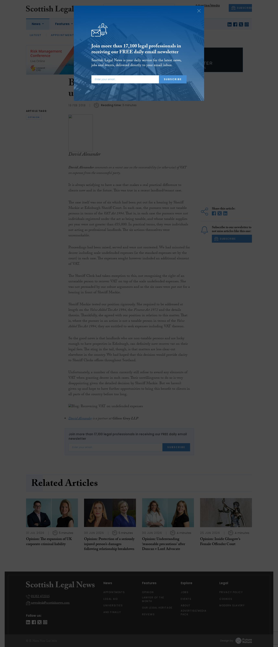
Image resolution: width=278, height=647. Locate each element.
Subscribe (173, 79)
